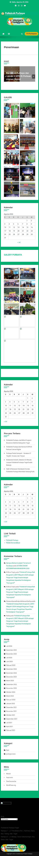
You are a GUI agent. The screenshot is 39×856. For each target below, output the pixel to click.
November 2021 (11, 711)
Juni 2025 (9, 661)
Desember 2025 (11, 650)
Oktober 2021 (10, 715)
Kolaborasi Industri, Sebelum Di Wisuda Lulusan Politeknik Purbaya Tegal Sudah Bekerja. (19, 462)
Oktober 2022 (10, 692)
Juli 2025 (9, 658)
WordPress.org (11, 785)
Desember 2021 (11, 707)
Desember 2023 (11, 677)
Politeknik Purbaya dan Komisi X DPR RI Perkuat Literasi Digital (18, 76)
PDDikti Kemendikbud (13, 543)
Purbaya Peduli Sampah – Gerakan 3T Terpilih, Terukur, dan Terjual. (18, 454)
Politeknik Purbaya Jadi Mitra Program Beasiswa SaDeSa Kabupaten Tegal (18, 441)
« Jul (18, 242)
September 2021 (11, 719)
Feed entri (9, 777)
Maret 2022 (10, 696)
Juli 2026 (9, 646)
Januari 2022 (10, 703)
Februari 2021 (10, 730)
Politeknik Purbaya (12, 540)
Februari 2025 (10, 665)
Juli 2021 (9, 723)
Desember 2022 (11, 684)
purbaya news (10, 754)
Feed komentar (11, 781)
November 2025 (11, 654)
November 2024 (11, 673)
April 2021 (9, 726)
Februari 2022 (10, 700)
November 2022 (11, 688)
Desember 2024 (11, 669)
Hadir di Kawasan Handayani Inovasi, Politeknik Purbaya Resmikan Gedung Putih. (20, 470)
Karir (7, 750)
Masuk (8, 774)
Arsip (2, 816)
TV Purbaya (31, 34)
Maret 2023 (10, 680)
